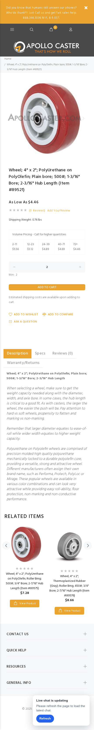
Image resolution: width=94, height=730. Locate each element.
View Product (27, 603)
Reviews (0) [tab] (62, 353)
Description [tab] (17, 353)
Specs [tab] (40, 353)
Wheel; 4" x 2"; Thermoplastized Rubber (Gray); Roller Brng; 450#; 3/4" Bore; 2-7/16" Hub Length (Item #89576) (69, 586)
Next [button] (83, 118)
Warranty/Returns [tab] (23, 363)
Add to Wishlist (26, 314)
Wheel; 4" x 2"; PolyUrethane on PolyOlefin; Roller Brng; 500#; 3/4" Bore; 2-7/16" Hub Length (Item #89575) (25, 581)
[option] (47, 118)
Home (7, 59)
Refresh (45, 718)
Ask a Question (25, 321)
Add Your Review (58, 210)
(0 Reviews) (37, 210)
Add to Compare (60, 314)
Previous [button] (11, 118)
